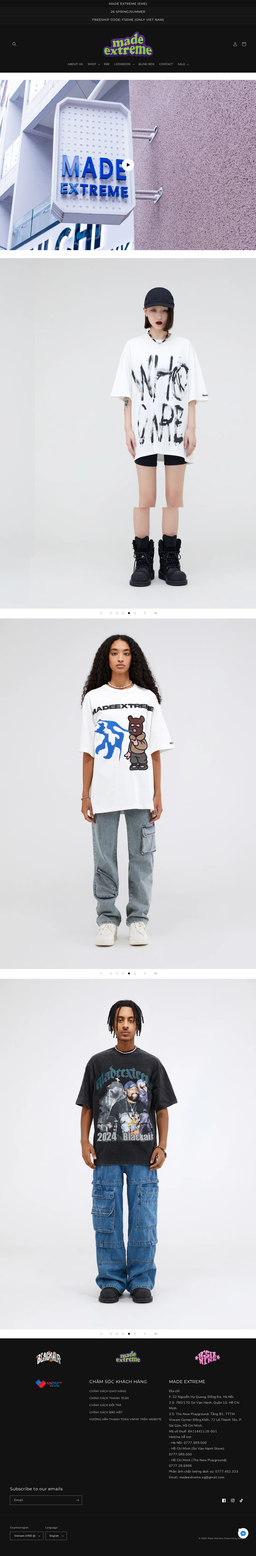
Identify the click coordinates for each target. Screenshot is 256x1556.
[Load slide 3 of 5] (123, 613)
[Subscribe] (77, 1500)
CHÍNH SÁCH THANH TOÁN (109, 1398)
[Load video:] (128, 165)
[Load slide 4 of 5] (129, 613)
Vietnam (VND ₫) (24, 1536)
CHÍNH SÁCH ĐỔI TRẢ (105, 1405)
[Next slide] (144, 613)
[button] (14, 44)
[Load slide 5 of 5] (135, 613)
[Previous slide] (101, 613)
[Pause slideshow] (154, 613)
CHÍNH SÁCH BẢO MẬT (105, 1412)
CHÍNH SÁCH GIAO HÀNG (107, 1391)
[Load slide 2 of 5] (117, 613)
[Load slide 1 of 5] (111, 613)
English (54, 1536)
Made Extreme (215, 1538)
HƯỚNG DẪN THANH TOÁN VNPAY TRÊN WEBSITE (125, 1419)
